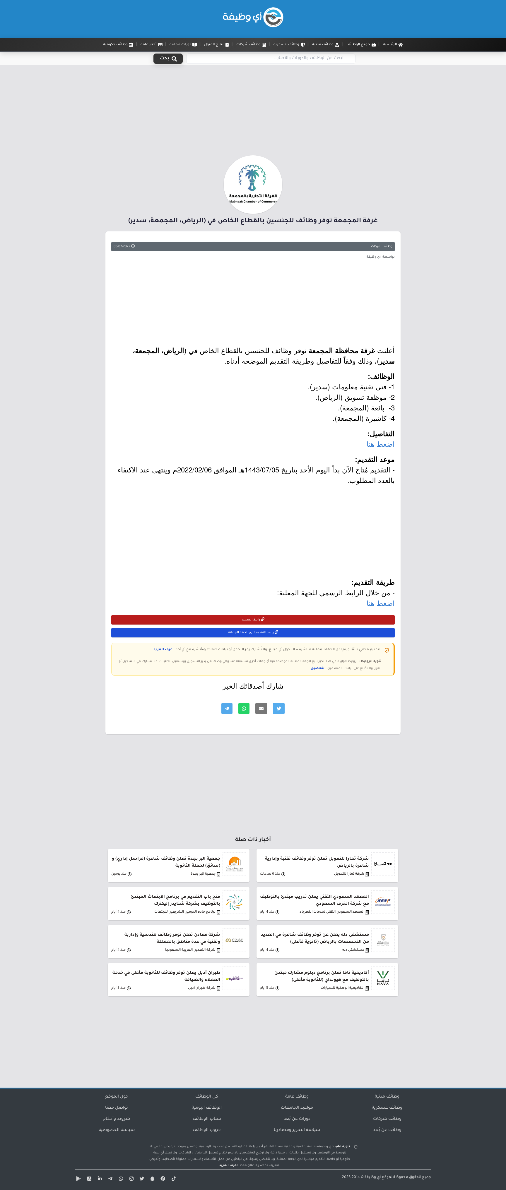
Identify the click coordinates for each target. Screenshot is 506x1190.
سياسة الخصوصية (117, 1130)
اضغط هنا (381, 443)
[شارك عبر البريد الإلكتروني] (261, 708)
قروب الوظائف (207, 1130)
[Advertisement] (253, 112)
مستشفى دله (353, 950)
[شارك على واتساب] (243, 708)
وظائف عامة (297, 1097)
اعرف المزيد (163, 650)
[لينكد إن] (99, 1180)
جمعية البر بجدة (203, 874)
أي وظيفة (373, 1177)
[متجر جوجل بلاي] (78, 1180)
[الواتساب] (120, 1180)
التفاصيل (318, 668)
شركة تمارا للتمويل (349, 874)
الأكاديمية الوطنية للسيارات (342, 988)
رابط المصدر (251, 620)
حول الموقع (116, 1097)
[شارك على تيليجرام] (227, 708)
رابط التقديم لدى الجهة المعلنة (251, 632)
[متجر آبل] (88, 1180)
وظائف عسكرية (387, 1108)
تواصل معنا (116, 1108)
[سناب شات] (152, 1180)
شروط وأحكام (116, 1119)
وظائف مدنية (387, 1097)
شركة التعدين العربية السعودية (190, 950)
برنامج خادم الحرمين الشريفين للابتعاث (185, 912)
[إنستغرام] (131, 1180)
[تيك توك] (173, 1180)
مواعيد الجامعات (297, 1108)
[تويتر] (141, 1180)
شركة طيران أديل (202, 988)
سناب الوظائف (207, 1119)
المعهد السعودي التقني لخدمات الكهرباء (332, 912)
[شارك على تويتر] (279, 708)
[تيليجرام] (109, 1180)
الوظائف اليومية (207, 1108)
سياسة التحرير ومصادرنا (297, 1130)
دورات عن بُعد (297, 1119)
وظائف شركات (381, 246)
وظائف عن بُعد (387, 1130)
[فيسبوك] (162, 1180)
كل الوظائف (206, 1097)
